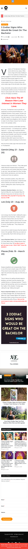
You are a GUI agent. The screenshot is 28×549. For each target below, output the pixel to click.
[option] (14, 377)
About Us (7, 539)
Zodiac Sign (8, 21)
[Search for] (26, 8)
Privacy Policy (20, 539)
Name (3, 499)
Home (3, 21)
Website (3, 512)
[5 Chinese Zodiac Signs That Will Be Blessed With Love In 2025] (21, 455)
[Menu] (2, 8)
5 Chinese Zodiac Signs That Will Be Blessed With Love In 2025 (20, 463)
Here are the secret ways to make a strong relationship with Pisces (14, 301)
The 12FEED (5, 37)
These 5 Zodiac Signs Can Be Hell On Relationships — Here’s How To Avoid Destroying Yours (7, 444)
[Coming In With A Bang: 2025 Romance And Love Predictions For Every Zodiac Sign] (21, 436)
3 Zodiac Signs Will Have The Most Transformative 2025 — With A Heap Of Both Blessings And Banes (7, 464)
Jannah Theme (4, 544)
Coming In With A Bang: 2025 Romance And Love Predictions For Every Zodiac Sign (21, 443)
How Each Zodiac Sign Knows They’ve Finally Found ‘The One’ (14, 380)
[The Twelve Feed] (6, 8)
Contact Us (13, 539)
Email (3, 506)
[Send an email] (8, 37)
